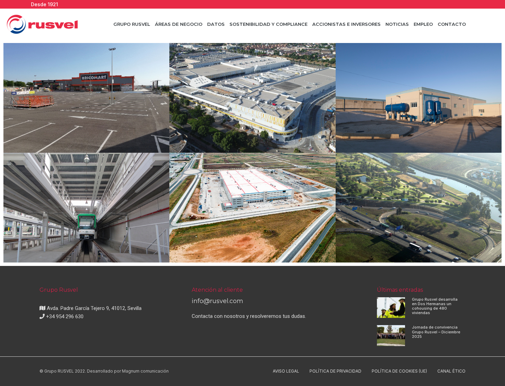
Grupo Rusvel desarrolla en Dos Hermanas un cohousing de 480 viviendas (435, 306)
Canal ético (451, 371)
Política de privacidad (335, 371)
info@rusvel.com (217, 301)
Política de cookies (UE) (399, 371)
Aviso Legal (286, 371)
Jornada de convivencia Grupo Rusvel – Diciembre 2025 (436, 332)
